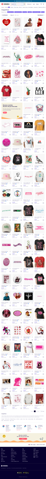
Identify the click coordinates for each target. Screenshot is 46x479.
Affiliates (12, 455)
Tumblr (36, 455)
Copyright (24, 458)
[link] (10, 12)
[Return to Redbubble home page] (5, 4)
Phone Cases (16, 7)
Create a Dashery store (15, 461)
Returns (23, 452)
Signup (2, 459)
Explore (2, 7)
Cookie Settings (25, 461)
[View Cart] (43, 4)
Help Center (24, 453)
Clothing (7, 7)
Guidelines (24, 455)
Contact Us (24, 459)
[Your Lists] (41, 4)
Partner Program (14, 453)
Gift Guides (3, 450)
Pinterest (36, 456)
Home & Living (25, 7)
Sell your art (13, 456)
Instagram (37, 450)
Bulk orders (3, 461)
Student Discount (4, 456)
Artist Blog (13, 459)
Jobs (12, 458)
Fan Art (2, 452)
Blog (2, 455)
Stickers (12, 7)
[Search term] (24, 4)
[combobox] (18, 4)
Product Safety (24, 456)
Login (2, 458)
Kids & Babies (30, 7)
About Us (12, 450)
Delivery (23, 450)
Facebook (37, 452)
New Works (3, 453)
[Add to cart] (10, 32)
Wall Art (20, 7)
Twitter (36, 453)
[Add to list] (10, 29)
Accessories (36, 7)
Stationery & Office (41, 7)
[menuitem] (2, 7)
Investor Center (13, 452)
